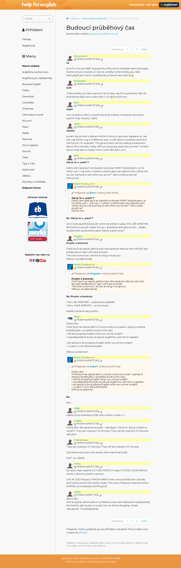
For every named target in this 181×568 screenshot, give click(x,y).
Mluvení (27, 120)
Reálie (25, 133)
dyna (76, 102)
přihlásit (83, 532)
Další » (144, 49)
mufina (77, 464)
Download (28, 96)
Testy (25, 157)
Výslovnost (28, 169)
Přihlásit (26, 39)
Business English (31, 84)
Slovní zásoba (30, 145)
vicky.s (77, 124)
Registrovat (28, 45)
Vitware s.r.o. (93, 558)
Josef (81, 440)
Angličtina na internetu (35, 72)
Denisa (81, 56)
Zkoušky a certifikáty (34, 181)
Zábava (26, 175)
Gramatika (28, 102)
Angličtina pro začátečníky (37, 78)
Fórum (75, 18)
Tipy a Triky (28, 163)
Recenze (27, 139)
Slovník (26, 151)
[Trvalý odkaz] (102, 59)
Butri (76, 155)
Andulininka (80, 81)
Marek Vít (84, 184)
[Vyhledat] (49, 18)
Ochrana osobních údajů (102, 561)
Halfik (77, 408)
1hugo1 (77, 421)
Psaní (25, 127)
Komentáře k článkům (94, 18)
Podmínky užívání (75, 561)
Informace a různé (32, 114)
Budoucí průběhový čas (104, 33)
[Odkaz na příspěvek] (73, 192)
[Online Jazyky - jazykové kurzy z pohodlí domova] (38, 231)
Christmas (27, 108)
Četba (25, 90)
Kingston (78, 236)
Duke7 (77, 317)
